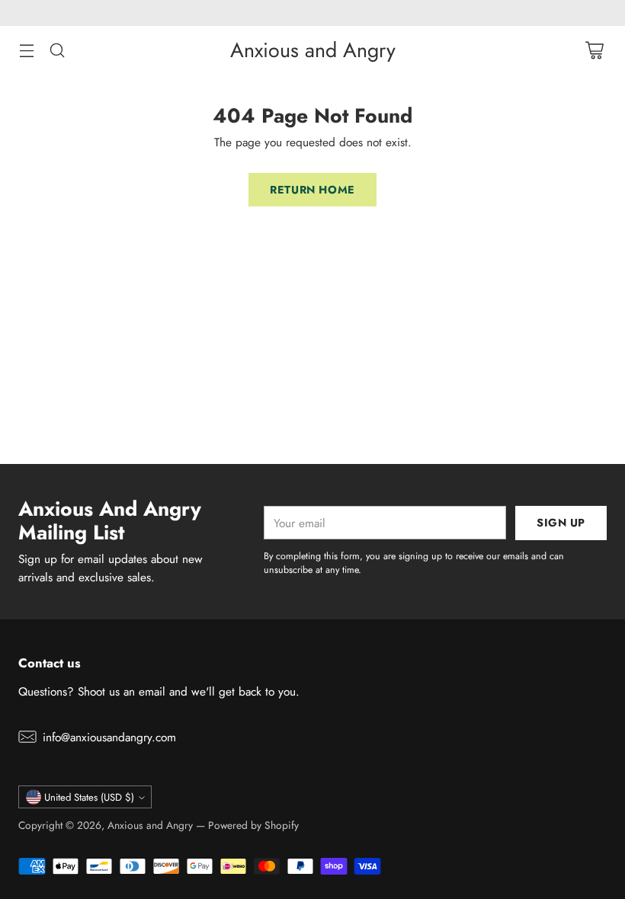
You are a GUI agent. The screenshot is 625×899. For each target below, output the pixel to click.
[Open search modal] (56, 50)
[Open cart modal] (594, 50)
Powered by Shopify (253, 825)
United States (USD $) (89, 797)
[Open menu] (26, 50)
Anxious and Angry (150, 825)
